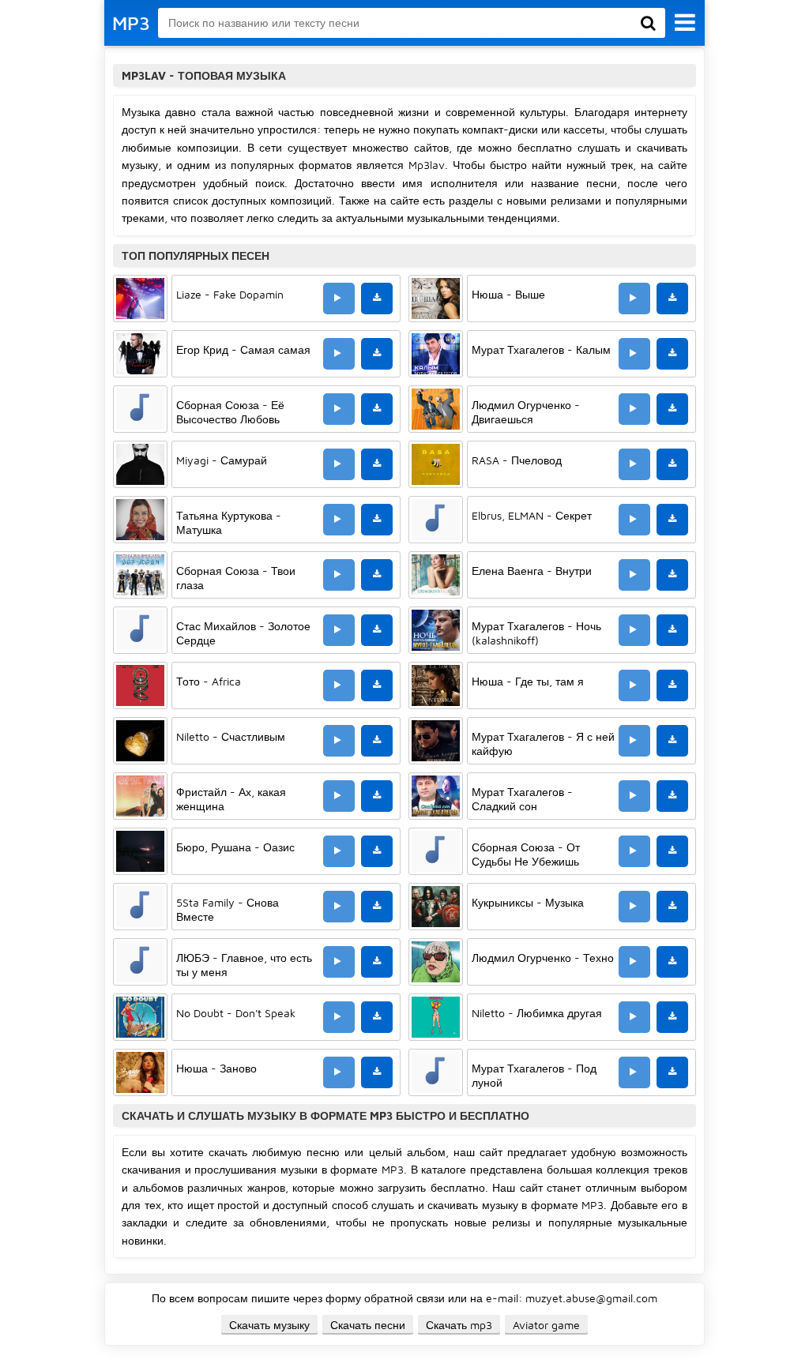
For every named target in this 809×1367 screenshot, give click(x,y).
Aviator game (546, 1324)
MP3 (131, 23)
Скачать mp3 (459, 1324)
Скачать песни (367, 1324)
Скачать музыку (269, 1324)
